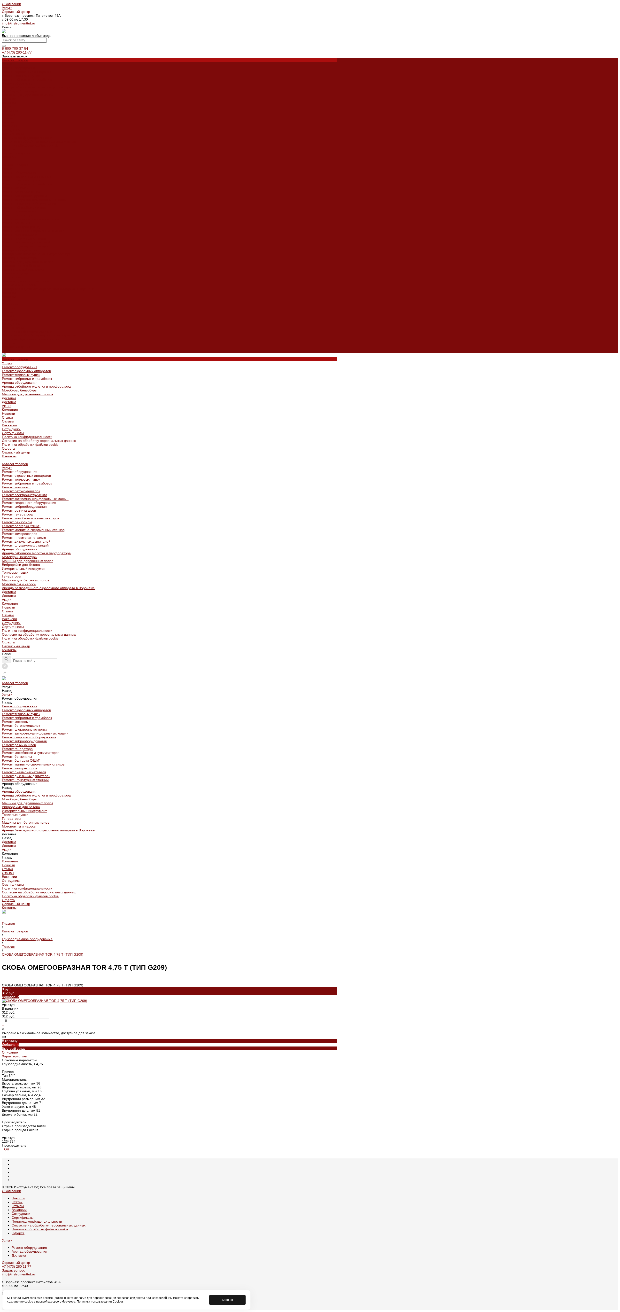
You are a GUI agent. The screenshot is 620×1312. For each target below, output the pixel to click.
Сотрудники (11, 130)
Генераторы (11, 277)
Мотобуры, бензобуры (19, 91)
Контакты (9, 351)
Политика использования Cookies (100, 1301)
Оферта (8, 149)
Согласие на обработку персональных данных (39, 141)
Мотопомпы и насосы (19, 285)
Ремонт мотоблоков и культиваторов (30, 219)
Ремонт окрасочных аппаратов (26, 72)
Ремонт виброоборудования (24, 207)
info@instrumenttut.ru (18, 23)
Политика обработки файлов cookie (30, 145)
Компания (10, 304)
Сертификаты (13, 134)
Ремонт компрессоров (19, 234)
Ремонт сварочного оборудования (29, 203)
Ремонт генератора (17, 215)
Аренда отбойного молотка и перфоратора (36, 87)
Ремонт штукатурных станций (25, 246)
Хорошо (227, 1300)
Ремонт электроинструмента (24, 196)
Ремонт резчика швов (19, 211)
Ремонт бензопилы (17, 223)
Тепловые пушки (15, 273)
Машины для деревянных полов (27, 95)
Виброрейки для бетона (21, 265)
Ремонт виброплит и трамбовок (27, 79)
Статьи (7, 118)
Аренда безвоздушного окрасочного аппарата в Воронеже (48, 289)
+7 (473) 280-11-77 (17, 52)
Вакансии (9, 126)
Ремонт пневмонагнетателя (24, 238)
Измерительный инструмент (24, 269)
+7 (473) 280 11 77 (16, 1266)
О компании (11, 4)
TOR (5, 1149)
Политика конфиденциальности (27, 138)
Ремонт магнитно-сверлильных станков (33, 231)
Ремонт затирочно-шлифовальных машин (35, 200)
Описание (10, 1052)
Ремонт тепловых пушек (21, 76)
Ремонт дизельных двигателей (26, 242)
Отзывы (8, 122)
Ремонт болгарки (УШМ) (21, 227)
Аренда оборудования (20, 83)
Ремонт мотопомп (16, 188)
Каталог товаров (15, 165)
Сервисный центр (16, 12)
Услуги (7, 8)
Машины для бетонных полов (25, 281)
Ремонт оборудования (19, 68)
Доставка (9, 99)
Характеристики (14, 1056)
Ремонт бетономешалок (21, 192)
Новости (8, 114)
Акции (6, 300)
